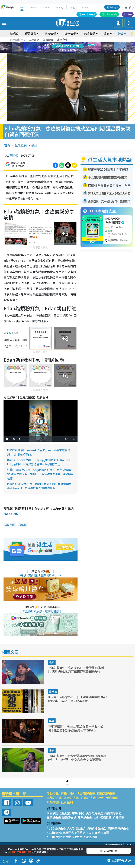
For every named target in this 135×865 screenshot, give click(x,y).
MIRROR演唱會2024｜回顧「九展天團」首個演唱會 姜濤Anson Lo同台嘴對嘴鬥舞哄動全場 (39, 486)
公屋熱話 (34, 39)
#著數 (78, 837)
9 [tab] (66, 47)
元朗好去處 (54, 797)
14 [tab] (66, 52)
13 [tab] (63, 52)
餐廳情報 (112, 797)
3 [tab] (66, 43)
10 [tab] (70, 47)
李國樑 (13, 155)
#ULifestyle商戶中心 (60, 837)
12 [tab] (77, 47)
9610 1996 (11, 514)
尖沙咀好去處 (86, 793)
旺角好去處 (88, 797)
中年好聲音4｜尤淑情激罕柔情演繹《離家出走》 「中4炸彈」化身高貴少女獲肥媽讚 (77, 758)
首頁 (7, 145)
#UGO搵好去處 (56, 828)
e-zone (85, 7)
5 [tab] (73, 43)
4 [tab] (70, 43)
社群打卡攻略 (110, 14)
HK (21, 7)
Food (46, 7)
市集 (64, 793)
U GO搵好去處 (88, 14)
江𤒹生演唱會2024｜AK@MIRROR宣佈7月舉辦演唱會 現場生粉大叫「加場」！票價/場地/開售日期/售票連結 (40, 474)
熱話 (34, 145)
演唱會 (14, 33)
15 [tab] (70, 52)
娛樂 (51, 662)
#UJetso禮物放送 (98, 832)
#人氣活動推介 (76, 828)
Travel (33, 7)
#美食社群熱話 (96, 828)
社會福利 (67, 802)
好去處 (11, 525)
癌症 (24, 525)
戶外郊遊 (53, 802)
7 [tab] (59, 47)
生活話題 (21, 145)
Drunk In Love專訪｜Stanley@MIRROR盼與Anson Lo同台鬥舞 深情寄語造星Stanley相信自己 (38, 462)
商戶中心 (127, 14)
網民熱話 (52, 813)
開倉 (72, 793)
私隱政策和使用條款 (20, 852)
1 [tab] (59, 43)
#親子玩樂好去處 (118, 828)
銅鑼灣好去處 (106, 793)
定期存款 (62, 39)
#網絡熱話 (90, 837)
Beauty (59, 7)
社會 (101, 797)
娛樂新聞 (48, 39)
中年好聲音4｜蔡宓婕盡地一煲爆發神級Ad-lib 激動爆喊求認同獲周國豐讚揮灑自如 (76, 669)
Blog (72, 7)
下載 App (113, 7)
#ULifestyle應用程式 (60, 832)
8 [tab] (63, 47)
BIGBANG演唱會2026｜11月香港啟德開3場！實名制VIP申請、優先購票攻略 (78, 699)
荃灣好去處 (71, 797)
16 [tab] (73, 52)
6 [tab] (77, 43)
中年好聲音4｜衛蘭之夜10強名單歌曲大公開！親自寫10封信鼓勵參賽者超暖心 (75, 728)
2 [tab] (63, 43)
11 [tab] (73, 47)
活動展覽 (53, 793)
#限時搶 (80, 832)
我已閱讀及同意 (108, 850)
